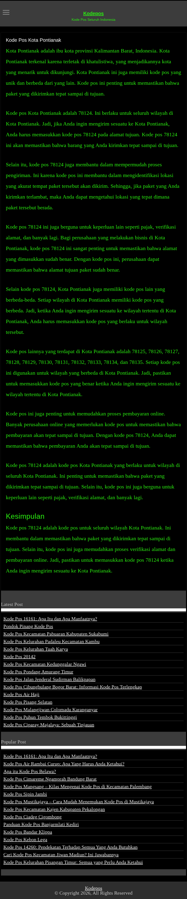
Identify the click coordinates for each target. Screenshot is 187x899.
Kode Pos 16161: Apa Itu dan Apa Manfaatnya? (50, 618)
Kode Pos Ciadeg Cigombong (32, 816)
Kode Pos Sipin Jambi (25, 794)
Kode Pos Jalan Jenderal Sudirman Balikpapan (49, 679)
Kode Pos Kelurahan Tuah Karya (35, 649)
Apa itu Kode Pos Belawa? (29, 771)
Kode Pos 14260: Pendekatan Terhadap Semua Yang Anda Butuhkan (70, 847)
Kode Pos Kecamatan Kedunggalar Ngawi (44, 664)
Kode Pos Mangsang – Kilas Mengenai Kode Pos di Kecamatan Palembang (77, 786)
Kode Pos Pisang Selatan (27, 702)
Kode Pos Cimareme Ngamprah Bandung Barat (50, 779)
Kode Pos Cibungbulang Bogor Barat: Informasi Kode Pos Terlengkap (72, 686)
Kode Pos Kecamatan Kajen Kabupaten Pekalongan (54, 809)
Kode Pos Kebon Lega (25, 839)
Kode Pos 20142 (19, 656)
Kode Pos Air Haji (21, 694)
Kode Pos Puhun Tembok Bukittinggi (40, 717)
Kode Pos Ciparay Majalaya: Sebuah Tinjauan (48, 724)
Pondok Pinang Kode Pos (28, 626)
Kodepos (93, 13)
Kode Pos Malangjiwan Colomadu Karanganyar (50, 709)
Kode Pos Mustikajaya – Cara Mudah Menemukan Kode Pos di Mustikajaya (78, 801)
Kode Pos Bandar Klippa (27, 832)
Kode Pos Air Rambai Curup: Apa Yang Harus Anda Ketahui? (63, 763)
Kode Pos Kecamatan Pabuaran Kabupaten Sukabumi (56, 633)
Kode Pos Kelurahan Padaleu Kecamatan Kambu (51, 641)
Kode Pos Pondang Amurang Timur (38, 671)
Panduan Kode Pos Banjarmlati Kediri (41, 824)
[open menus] (6, 13)
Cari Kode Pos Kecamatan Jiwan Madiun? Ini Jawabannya (61, 854)
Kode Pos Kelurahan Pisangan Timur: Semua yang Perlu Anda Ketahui (73, 862)
